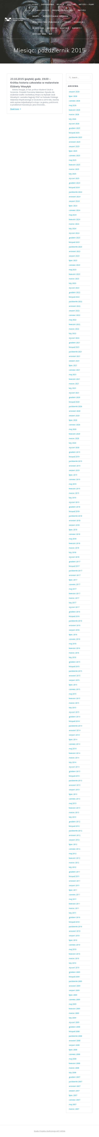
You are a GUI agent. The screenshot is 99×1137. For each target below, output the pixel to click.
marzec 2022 (74, 329)
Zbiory (67, 22)
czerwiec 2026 (74, 101)
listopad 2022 (74, 297)
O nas (35, 4)
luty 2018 (72, 552)
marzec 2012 (74, 862)
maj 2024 (72, 215)
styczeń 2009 (74, 1022)
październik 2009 (75, 981)
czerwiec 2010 (74, 945)
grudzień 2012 (74, 821)
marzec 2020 (74, 438)
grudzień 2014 (74, 717)
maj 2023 (72, 269)
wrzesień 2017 (74, 575)
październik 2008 (75, 1036)
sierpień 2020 (74, 415)
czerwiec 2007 (74, 1100)
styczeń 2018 (74, 557)
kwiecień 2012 (74, 858)
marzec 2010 (74, 958)
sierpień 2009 (74, 990)
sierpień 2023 (74, 256)
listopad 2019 (74, 456)
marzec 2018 (74, 548)
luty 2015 (72, 707)
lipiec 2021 (73, 365)
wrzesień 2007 (74, 1086)
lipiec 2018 (73, 529)
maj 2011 (72, 899)
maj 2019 (72, 484)
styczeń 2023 (74, 288)
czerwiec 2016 (74, 639)
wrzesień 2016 (74, 625)
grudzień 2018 (74, 507)
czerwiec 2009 (74, 999)
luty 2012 (72, 867)
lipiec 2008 (73, 1050)
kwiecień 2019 (74, 488)
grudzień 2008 (74, 1027)
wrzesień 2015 (74, 675)
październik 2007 (75, 1081)
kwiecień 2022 (74, 324)
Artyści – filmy (86, 4)
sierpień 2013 (74, 789)
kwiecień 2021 (74, 379)
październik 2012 (75, 831)
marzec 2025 (74, 169)
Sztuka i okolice (41, 10)
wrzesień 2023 (74, 251)
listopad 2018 (74, 511)
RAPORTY (76, 28)
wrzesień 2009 (74, 986)
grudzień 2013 (74, 771)
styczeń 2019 (74, 502)
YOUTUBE (71, 4)
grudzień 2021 (74, 342)
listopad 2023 (74, 242)
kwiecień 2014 (74, 753)
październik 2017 (75, 571)
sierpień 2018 (74, 525)
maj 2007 (72, 1104)
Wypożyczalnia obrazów (55, 16)
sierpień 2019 (74, 470)
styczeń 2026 (74, 123)
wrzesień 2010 (74, 931)
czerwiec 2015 (74, 689)
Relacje (60, 4)
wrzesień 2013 (74, 785)
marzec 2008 (74, 1068)
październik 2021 (75, 352)
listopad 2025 (74, 133)
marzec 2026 (74, 114)
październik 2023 (75, 247)
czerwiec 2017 (74, 584)
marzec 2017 (74, 598)
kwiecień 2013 (74, 808)
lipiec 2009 (73, 995)
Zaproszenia (47, 4)
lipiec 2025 (73, 151)
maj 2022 (72, 320)
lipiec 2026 (73, 96)
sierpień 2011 (74, 885)
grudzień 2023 (74, 237)
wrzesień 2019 (74, 466)
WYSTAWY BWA (39, 34)
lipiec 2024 (73, 206)
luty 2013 (72, 817)
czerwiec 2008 (74, 1054)
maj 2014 (72, 748)
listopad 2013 (74, 776)
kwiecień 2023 (74, 274)
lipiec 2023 (73, 260)
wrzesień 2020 (74, 411)
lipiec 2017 (73, 580)
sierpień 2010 (74, 935)
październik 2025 (75, 137)
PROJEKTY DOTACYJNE (62, 10)
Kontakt (64, 28)
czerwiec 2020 (74, 425)
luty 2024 (72, 228)
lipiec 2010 (73, 940)
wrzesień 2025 (74, 142)
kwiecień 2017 (74, 593)
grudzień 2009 (74, 972)
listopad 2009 (74, 977)
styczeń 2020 (74, 447)
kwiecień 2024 (74, 219)
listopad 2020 (74, 402)
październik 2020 (75, 406)
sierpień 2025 (74, 146)
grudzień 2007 (74, 1077)
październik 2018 (75, 516)
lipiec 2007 (73, 1095)
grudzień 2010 (74, 917)
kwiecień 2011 (74, 904)
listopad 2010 (74, 922)
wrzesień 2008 (74, 1040)
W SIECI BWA (38, 28)
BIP (50, 34)
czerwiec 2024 (74, 210)
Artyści (82, 10)
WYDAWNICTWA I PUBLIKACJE (45, 22)
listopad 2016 (74, 616)
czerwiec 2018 (74, 534)
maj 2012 (72, 853)
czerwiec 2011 (74, 894)
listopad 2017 (74, 566)
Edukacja (78, 22)
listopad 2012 (74, 826)
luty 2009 (72, 1018)
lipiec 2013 (73, 794)
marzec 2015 (74, 703)
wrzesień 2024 (74, 196)
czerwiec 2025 (74, 155)
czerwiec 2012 (74, 849)
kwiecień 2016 (74, 648)
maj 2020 (72, 429)
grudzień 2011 (74, 872)
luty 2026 (72, 119)
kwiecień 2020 (74, 434)
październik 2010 (75, 926)
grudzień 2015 (74, 662)
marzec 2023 (74, 279)
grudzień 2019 (74, 452)
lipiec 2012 (73, 844)
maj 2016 (72, 644)
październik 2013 (75, 780)
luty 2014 (72, 762)
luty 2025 (72, 174)
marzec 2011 (74, 908)
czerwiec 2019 (74, 479)
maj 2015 (72, 694)
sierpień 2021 (74, 361)
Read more (14, 109)
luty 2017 (72, 602)
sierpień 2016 (74, 630)
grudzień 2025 (74, 128)
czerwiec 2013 (74, 799)
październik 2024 (75, 192)
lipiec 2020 (73, 420)
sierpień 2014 (74, 735)
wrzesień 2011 (74, 881)
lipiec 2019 (73, 475)
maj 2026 (72, 105)
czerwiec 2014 (74, 744)
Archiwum (52, 28)
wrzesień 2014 (74, 730)
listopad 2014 (74, 721)
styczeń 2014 (74, 767)
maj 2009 (72, 1004)
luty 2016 (72, 657)
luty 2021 (72, 388)
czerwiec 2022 (74, 315)
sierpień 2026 (74, 92)
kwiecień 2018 (74, 543)
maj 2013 (72, 803)
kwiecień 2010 (74, 954)
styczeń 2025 (74, 178)
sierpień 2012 (74, 840)
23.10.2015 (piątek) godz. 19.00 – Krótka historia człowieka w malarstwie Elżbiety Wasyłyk (34, 82)
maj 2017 (72, 589)
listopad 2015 (74, 666)
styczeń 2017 (74, 607)
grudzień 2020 (74, 397)
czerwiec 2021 (74, 370)
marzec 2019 (74, 493)
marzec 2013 (74, 812)
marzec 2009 (74, 1013)
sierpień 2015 (74, 680)
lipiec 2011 (73, 890)
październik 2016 (75, 621)
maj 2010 (72, 949)
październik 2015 (75, 671)
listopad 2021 (74, 347)
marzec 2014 (74, 758)
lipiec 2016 (73, 634)
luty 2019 (72, 498)
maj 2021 (72, 374)
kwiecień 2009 (74, 1008)
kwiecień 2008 (74, 1063)
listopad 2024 (74, 187)
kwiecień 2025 (74, 165)
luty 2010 (72, 963)
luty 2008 (72, 1072)
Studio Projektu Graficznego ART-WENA (49, 1131)
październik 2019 (75, 461)
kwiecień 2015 (74, 698)
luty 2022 (72, 333)
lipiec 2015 (73, 685)
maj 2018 (72, 539)
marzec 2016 (74, 653)
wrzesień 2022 (74, 306)
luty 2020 (72, 443)
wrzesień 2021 (74, 356)
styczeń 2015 (74, 712)
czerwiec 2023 (74, 265)
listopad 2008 (74, 1031)
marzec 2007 (74, 1109)
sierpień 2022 (74, 310)
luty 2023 (72, 283)
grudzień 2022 (74, 292)
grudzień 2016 (74, 612)
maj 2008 (72, 1059)
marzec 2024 (74, 224)
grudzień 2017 (74, 561)
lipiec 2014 (73, 739)
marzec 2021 (74, 383)
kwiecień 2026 (74, 110)
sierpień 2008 (74, 1045)
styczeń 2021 (74, 393)
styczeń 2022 (74, 338)
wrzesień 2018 (74, 520)
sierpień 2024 (74, 201)
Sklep (35, 16)
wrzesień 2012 (74, 835)
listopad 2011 (74, 876)
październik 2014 (75, 726)
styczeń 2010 (74, 967)
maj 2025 (72, 160)
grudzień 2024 (74, 183)
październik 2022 (75, 301)
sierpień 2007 (74, 1091)
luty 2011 (72, 913)
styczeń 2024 (74, 233)
